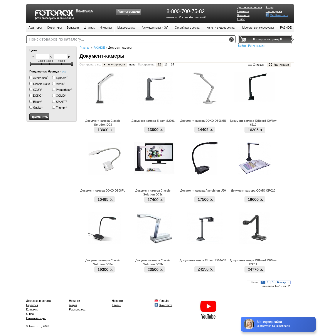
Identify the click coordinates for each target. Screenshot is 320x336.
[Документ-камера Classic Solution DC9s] (154, 173)
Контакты (243, 15)
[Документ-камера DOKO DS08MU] (204, 103)
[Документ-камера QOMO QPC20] (254, 173)
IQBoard (61, 78)
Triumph (61, 107)
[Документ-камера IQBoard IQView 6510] (254, 101)
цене (132, 64)
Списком (258, 64)
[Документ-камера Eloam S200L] (155, 103)
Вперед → (283, 282)
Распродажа (274, 11)
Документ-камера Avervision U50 (203, 190)
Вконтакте (165, 305)
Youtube (164, 300)
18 (165, 64)
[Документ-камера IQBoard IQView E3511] (254, 243)
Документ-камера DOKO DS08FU (102, 190)
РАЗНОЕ (99, 47)
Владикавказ (84, 10)
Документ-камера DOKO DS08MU (203, 120)
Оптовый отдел (36, 318)
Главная (84, 47)
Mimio (60, 84)
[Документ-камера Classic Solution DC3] (104, 103)
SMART (61, 101)
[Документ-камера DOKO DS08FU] (104, 173)
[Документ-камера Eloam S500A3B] (205, 243)
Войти (242, 45)
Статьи (116, 305)
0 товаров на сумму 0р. (268, 39)
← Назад (253, 282)
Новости (117, 300)
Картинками (281, 64)
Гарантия (243, 11)
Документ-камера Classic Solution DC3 (102, 122)
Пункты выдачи (129, 11)
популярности (115, 64)
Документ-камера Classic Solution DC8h (152, 262)
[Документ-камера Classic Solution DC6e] (104, 243)
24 (172, 64)
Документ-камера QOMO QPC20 (253, 190)
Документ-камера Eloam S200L (153, 120)
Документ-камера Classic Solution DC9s (152, 192)
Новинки (74, 300)
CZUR (37, 89)
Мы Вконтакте (279, 15)
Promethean (63, 89)
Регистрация (256, 45)
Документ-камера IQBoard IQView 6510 (253, 122)
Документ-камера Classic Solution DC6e (102, 262)
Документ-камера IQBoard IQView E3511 (253, 262)
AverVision (40, 78)
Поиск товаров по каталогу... (56, 39)
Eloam (37, 101)
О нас (241, 19)
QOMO (60, 96)
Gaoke (37, 107)
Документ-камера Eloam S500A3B (203, 260)
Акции (269, 7)
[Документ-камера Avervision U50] (204, 173)
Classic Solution (43, 84)
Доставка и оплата (249, 7)
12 (159, 64)
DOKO (37, 96)
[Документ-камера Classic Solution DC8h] (154, 243)
